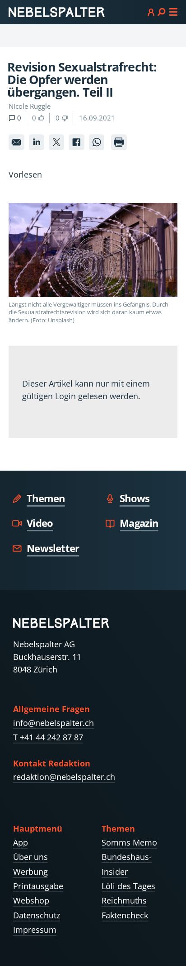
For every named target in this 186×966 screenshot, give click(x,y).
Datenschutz (36, 915)
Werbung (30, 871)
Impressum (34, 929)
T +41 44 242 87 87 (48, 737)
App (20, 842)
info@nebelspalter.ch (53, 722)
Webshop (31, 900)
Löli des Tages (128, 886)
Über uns (30, 856)
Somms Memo (129, 842)
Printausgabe (38, 886)
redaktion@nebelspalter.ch (64, 776)
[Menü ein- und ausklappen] (162, 12)
